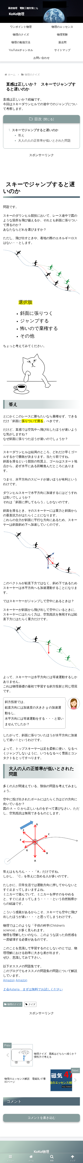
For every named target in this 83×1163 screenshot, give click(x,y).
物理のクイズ (14, 1004)
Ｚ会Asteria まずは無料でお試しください (33, 989)
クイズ (31, 1004)
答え (21, 135)
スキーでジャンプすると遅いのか (35, 130)
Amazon (9, 980)
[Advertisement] (41, 167)
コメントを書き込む (41, 1117)
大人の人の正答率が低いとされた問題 (44, 140)
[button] (75, 740)
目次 (38, 119)
